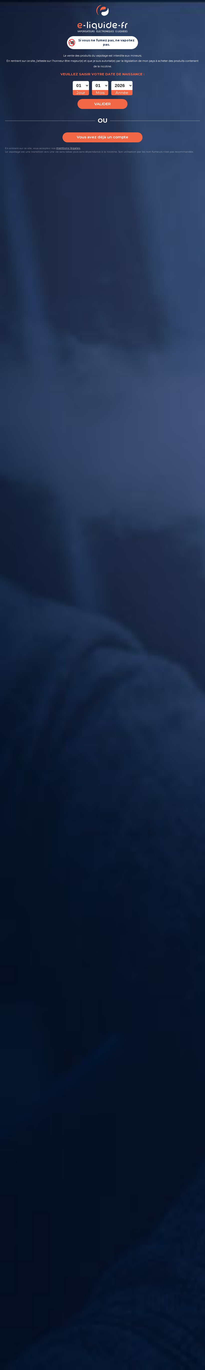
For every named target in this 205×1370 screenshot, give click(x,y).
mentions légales (68, 148)
